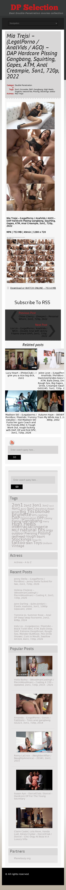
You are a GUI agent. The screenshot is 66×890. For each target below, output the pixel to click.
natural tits (27, 92)
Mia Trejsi (19, 94)
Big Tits (27, 511)
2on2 (27, 505)
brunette (24, 89)
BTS (34, 515)
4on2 (23, 509)
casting (42, 515)
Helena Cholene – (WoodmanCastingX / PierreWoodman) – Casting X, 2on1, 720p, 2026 (34, 594)
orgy (49, 530)
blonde (42, 511)
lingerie (18, 92)
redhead (18, 536)
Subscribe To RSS (32, 302)
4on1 (16, 509)
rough (31, 536)
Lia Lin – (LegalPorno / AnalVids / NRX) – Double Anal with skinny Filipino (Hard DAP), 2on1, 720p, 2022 (28, 332)
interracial (22, 526)
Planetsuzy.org (22, 858)
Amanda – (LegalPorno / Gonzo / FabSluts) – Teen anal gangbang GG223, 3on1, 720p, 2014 (32, 720)
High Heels (48, 89)
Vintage (18, 546)
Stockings (44, 92)
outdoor (18, 533)
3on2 (45, 505)
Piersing (30, 533)
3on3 (51, 506)
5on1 (17, 89)
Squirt (41, 536)
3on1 (36, 505)
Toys (37, 543)
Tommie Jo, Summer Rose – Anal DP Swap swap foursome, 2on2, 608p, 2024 (32, 617)
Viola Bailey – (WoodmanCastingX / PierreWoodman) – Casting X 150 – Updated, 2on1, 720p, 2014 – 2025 (34, 682)
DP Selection (34, 8)
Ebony (48, 518)
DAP (31, 89)
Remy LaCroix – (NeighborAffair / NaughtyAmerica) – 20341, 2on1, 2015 (32, 758)
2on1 (17, 505)
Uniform (47, 543)
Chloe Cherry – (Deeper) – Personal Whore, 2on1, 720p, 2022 (38, 317)
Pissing (36, 92)
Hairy (46, 521)
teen (29, 543)
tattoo (52, 92)
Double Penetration (23, 85)
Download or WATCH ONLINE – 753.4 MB (33, 288)
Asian (50, 508)
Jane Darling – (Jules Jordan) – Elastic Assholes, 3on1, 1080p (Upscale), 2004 (31, 606)
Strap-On (36, 540)
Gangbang (38, 89)
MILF (15, 530)
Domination (28, 518)
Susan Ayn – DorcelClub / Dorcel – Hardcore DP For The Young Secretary (33, 796)
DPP (40, 518)
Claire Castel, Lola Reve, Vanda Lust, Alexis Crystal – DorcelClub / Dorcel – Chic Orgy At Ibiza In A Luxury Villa (33, 835)
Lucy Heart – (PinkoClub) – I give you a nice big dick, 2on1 (21, 375)
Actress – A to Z (23, 562)
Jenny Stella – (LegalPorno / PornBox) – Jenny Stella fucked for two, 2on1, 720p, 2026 (33, 581)
